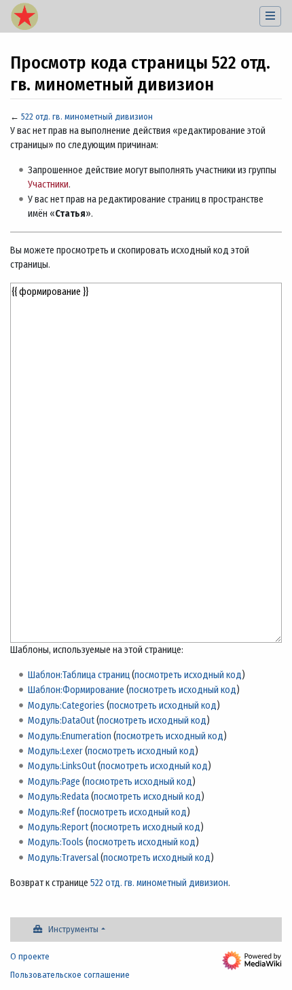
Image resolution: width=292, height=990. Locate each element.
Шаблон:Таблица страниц (79, 675)
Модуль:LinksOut (62, 766)
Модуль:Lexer (55, 751)
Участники (48, 184)
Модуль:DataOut (61, 720)
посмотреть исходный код (188, 675)
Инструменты (73, 929)
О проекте (30, 956)
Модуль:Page (54, 782)
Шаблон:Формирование (76, 690)
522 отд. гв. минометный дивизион (87, 116)
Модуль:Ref (51, 812)
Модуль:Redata (58, 796)
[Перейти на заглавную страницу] (24, 18)
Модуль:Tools (56, 842)
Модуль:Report (58, 827)
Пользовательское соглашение (70, 975)
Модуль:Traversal (63, 858)
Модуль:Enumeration (69, 736)
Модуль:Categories (66, 705)
